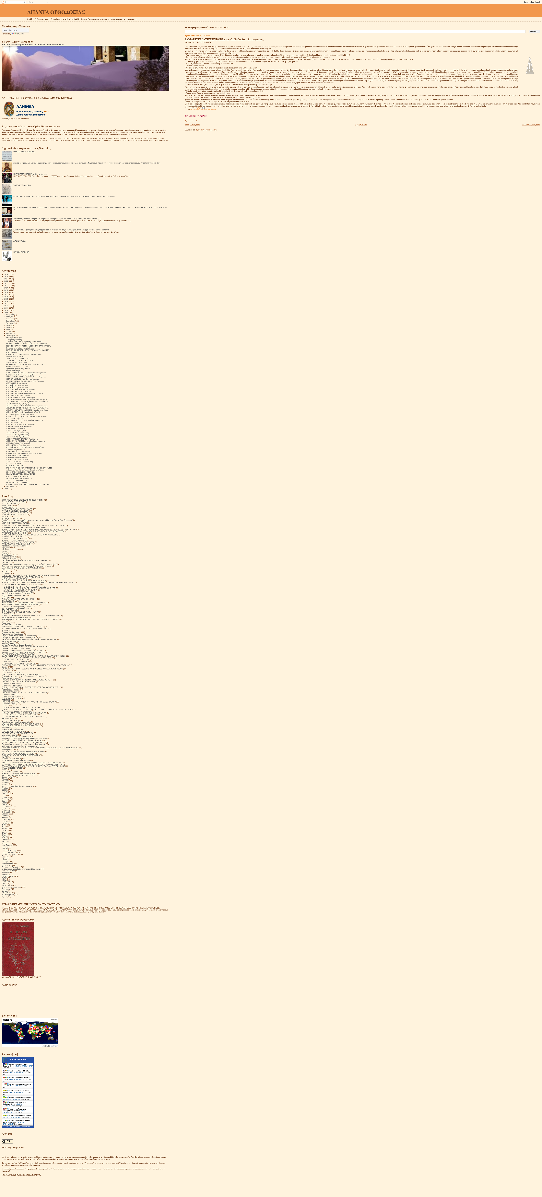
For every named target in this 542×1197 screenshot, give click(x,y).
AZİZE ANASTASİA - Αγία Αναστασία (18, 443)
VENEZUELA (7, 885)
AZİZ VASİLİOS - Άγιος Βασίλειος (17, 385)
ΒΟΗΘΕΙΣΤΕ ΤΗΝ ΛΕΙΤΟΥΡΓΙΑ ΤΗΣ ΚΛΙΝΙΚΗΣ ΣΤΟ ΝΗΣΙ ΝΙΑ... (28, 484)
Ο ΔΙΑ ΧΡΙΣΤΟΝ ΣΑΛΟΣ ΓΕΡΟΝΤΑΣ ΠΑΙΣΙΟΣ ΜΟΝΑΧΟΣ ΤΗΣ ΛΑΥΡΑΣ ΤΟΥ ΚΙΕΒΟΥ (33, 656)
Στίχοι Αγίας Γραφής (9, 735)
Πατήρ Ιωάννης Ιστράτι (10, 689)
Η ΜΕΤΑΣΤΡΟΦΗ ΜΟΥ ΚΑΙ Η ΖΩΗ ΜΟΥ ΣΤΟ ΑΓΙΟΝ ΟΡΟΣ (24, 586)
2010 (6, 310)
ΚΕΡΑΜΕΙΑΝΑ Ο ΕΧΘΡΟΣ (12, 625)
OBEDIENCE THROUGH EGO (16, 464)
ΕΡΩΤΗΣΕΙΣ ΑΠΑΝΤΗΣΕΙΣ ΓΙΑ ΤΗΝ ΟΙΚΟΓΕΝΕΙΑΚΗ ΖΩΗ (24, 581)
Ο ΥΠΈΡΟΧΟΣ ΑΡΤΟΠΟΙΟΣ (24, 152)
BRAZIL (5, 792)
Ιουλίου (8, 325)
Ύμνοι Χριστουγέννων (10, 772)
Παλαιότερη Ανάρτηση (531, 125)
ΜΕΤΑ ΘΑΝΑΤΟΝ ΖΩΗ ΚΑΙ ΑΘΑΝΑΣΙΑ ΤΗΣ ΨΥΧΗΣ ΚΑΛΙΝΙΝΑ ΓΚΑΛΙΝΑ (29, 639)
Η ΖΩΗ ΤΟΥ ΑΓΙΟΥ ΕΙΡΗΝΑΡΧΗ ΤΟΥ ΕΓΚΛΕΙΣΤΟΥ (21, 584)
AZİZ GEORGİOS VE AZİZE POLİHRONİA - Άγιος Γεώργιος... (27, 416)
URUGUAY (6, 882)
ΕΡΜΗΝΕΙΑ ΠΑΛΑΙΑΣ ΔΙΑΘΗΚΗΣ (14, 579)
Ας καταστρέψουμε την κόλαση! (14, 546)
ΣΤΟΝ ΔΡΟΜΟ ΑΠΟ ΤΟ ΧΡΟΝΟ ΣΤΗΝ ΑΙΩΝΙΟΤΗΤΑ (21, 740)
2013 (6, 303)
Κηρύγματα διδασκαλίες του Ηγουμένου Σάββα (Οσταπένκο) (24, 628)
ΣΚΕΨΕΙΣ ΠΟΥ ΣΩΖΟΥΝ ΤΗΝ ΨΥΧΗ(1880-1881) (20, 726)
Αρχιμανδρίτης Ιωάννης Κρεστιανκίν (15, 538)
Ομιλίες (4, 667)
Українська (6, 893)
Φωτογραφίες (7, 777)
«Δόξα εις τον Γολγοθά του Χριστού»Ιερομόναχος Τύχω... (25, 470)
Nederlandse (7, 843)
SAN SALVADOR (8, 871)
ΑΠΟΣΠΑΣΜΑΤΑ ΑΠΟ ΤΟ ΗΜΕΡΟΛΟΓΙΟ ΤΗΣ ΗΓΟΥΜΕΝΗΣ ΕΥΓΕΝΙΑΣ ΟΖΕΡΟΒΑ (33, 531)
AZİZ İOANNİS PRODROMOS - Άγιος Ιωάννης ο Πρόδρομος (26, 399)
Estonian (5, 816)
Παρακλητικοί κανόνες (10, 678)
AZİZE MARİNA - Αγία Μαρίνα (16, 428)
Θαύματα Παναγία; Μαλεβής (15, 356)
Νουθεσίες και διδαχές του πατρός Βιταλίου (20, 348)
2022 (6, 283)
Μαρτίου (9, 333)
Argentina (5, 781)
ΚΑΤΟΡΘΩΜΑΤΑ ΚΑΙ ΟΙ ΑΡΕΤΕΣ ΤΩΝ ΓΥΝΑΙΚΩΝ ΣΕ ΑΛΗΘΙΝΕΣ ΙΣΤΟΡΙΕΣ (30, 619)
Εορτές (4, 571)
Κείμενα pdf (6, 623)
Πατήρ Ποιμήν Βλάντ (10, 694)
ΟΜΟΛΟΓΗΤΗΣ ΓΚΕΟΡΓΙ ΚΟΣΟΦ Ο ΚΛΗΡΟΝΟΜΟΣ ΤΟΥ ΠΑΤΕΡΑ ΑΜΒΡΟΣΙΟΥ (32, 669)
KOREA (5, 838)
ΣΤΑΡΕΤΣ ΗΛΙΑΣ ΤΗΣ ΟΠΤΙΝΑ (13, 731)
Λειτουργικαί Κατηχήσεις (11, 632)
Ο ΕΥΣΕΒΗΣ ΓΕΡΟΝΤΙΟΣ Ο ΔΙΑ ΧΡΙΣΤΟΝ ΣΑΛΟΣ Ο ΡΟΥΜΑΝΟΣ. (26, 658)
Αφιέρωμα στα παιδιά (10, 549)
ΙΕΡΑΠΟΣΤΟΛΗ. (8, 601)
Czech (4, 803)
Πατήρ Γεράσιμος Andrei (11, 683)
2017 (6, 295)
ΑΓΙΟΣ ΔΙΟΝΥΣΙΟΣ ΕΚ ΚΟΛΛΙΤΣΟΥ (15, 511)
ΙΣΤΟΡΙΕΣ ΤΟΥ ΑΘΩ (9, 610)
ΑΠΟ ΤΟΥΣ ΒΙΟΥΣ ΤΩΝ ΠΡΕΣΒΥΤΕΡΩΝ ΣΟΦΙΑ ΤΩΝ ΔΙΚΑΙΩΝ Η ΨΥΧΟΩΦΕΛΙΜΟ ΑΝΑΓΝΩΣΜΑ (38, 529)
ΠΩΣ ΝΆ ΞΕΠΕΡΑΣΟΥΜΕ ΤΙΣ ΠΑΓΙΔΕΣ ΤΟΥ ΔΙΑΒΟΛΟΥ (23, 716)
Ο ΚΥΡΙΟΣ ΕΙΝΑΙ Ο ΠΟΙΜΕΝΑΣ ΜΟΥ (16, 660)
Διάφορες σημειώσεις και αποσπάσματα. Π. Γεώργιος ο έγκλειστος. (27, 566)
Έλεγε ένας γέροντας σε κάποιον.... (18, 366)
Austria (4, 784)
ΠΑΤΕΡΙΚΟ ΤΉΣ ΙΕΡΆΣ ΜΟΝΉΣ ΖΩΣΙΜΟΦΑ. (19, 682)
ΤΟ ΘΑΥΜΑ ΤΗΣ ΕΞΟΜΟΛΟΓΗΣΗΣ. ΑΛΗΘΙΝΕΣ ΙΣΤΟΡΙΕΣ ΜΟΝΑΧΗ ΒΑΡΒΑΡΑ (32, 764)
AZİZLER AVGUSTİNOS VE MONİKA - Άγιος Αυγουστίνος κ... (27, 406)
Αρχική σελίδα (361, 125)
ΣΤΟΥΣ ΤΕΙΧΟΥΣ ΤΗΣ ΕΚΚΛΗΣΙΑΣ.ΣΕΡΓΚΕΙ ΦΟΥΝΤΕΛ (23, 742)
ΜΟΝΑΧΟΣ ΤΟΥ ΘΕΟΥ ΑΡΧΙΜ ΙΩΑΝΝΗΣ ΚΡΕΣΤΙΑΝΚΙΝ (23, 652)
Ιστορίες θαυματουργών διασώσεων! (15, 608)
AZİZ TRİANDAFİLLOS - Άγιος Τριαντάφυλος (21, 389)
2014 (6, 301)
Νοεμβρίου (10, 317)
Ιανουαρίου (10, 486)
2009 (6, 312)
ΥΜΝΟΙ (4, 770)
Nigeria (4, 847)
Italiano (4, 832)
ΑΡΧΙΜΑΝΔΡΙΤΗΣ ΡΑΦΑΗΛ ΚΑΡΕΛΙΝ (16, 544)
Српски (5, 891)
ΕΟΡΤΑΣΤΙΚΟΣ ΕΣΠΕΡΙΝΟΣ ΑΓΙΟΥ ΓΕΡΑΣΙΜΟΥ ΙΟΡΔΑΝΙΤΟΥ (27, 350)
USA (3, 884)
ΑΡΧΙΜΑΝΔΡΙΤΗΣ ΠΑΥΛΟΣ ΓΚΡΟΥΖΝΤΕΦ (18, 542)
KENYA (4, 836)
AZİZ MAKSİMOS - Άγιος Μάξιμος (17, 404)
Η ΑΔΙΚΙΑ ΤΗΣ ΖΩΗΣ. (21, 252)
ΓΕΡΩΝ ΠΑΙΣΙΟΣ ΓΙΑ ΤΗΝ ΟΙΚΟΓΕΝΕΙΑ (19, 360)
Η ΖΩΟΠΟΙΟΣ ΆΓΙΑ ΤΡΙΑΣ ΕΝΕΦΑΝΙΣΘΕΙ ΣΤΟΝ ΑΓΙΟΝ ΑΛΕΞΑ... (28, 346)
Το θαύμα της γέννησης (14, 340)
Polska (4, 860)
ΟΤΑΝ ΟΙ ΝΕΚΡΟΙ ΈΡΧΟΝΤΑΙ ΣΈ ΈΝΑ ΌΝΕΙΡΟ (20, 674)
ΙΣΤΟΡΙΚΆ (5, 614)
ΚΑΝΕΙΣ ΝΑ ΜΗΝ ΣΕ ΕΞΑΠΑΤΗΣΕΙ (15, 617)
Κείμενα (5, 621)
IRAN (4, 827)
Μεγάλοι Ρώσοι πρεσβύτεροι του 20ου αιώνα (19, 636)
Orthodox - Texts (8, 852)
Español (5, 814)
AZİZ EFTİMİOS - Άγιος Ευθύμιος (17, 435)
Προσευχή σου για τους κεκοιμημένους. (17, 711)
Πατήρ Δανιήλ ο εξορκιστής (12, 685)
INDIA (4, 825)
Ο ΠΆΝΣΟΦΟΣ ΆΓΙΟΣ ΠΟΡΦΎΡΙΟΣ (15, 661)
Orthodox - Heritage (9, 850)
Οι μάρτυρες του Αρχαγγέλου (15, 449)
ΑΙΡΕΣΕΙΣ (5, 516)
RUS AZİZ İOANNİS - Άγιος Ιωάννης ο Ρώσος (21, 375)
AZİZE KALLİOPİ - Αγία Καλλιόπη (17, 433)
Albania (5, 779)
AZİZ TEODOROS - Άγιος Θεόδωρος (18, 391)
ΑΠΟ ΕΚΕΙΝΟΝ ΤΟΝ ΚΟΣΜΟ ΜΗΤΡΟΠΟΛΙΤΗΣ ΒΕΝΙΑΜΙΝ (24, 527)
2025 (6, 276)
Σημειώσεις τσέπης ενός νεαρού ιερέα (16, 722)
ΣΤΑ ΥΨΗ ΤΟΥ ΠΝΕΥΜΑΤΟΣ (13, 729)
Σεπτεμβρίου (10, 321)
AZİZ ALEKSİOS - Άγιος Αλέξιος (16, 457)
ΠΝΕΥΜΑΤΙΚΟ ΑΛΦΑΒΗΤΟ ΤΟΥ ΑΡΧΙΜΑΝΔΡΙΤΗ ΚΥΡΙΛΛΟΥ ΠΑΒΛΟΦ (29, 702)
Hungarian (6, 823)
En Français (6, 810)
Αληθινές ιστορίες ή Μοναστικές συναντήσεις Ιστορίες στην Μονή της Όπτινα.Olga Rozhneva (37, 520)
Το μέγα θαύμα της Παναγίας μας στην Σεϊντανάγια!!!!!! (24, 342)
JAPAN (4, 834)
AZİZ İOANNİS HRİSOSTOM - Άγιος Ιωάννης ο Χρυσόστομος (27, 402)
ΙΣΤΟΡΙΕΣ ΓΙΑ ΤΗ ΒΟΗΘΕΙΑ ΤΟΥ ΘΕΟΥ (17, 606)
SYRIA (4, 878)
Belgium (5, 788)
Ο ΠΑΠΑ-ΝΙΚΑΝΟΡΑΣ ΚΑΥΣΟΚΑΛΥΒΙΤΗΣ (20, 474)
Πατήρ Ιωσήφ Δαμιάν (10, 691)
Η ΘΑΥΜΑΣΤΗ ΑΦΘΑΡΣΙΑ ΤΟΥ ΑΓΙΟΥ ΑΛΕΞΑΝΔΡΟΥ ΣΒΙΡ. (26, 344)
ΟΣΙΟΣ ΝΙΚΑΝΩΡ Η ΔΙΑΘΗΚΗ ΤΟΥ (18, 476)
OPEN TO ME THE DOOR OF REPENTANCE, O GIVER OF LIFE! (29, 468)
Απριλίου (9, 331)
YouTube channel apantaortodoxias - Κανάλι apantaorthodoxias (33, 44)
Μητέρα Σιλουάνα (8, 643)
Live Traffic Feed (18, 1059)
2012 (6, 306)
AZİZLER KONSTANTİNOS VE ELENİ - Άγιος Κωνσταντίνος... (27, 410)
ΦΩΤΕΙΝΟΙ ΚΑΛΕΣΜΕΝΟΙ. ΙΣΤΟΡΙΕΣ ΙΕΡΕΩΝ (19, 775)
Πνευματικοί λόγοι (9, 704)
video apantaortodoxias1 (11, 887)
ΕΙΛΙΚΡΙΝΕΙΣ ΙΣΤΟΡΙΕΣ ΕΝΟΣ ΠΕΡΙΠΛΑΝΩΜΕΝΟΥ (21, 568)
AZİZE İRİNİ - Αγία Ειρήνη (14, 422)
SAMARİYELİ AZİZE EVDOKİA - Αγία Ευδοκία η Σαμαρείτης (224, 39)
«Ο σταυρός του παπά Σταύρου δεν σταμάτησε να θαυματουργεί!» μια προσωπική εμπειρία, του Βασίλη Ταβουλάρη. (57, 219)
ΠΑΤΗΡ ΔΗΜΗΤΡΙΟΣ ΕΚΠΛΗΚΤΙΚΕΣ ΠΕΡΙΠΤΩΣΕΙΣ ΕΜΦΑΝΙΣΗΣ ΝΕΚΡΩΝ (30, 687)
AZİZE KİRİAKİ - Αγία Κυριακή (16, 431)
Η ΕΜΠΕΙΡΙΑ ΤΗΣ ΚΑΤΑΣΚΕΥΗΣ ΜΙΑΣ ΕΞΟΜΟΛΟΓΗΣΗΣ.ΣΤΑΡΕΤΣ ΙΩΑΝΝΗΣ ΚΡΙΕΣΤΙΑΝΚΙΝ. (37, 582)
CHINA (4, 797)
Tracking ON (26, 1126)
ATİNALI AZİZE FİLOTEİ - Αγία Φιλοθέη (19, 462)
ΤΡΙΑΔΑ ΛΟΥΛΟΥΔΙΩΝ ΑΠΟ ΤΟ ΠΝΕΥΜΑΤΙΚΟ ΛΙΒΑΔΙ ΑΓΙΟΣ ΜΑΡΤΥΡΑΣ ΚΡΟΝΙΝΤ (33, 766)
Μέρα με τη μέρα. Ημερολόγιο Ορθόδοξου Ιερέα (20, 638)
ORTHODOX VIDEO (9, 854)
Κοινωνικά (6, 630)
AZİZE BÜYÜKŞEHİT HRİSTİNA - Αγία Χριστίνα (22, 439)
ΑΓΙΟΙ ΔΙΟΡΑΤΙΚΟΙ (8, 507)
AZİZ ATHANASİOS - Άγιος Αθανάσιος (19, 451)
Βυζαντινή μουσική (9, 557)
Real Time (17, 1126)
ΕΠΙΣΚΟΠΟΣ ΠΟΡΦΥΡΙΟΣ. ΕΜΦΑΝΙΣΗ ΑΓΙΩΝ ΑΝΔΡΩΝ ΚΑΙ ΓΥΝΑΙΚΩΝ (29, 575)
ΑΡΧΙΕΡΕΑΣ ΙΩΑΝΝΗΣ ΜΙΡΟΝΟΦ (15, 533)
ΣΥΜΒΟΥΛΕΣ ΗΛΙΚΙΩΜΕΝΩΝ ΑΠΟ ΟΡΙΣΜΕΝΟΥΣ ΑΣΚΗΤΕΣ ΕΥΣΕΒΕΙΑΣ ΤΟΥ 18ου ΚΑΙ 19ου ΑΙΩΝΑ (40, 748)
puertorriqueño (7, 863)
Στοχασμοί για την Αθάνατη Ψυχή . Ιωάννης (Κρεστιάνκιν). (23, 744)
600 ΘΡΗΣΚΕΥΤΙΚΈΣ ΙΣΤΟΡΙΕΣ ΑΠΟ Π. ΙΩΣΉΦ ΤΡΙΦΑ (22, 500)
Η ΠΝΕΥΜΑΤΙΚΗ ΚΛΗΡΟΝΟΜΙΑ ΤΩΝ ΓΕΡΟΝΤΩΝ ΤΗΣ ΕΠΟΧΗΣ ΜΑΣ (28, 588)
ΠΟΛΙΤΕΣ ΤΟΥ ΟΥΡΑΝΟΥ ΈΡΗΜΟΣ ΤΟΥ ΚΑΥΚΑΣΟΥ (22, 707)
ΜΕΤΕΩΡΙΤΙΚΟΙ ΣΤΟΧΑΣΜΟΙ (13, 641)
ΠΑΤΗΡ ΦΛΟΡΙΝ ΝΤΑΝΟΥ (12, 698)
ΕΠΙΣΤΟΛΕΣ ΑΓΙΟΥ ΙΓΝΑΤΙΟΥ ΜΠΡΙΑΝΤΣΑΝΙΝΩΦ (21, 577)
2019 (6, 290)
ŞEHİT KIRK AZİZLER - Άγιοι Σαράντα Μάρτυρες (22, 379)
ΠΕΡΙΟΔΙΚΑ (6, 700)
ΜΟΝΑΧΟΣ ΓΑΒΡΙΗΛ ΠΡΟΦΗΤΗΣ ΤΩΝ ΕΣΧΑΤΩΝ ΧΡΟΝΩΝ (25, 647)
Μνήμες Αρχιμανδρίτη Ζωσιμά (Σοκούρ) (17, 645)
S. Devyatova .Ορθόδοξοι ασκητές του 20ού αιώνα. (21, 869)
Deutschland (7, 806)
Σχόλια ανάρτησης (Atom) (206, 130)
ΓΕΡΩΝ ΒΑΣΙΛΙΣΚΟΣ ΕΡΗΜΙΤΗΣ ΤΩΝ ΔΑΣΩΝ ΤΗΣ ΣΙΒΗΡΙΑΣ (25, 560)
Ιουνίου (8, 327)
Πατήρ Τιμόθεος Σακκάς (11, 696)
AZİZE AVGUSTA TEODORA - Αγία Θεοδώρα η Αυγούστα (25, 441)
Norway (5, 849)
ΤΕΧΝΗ (5, 757)
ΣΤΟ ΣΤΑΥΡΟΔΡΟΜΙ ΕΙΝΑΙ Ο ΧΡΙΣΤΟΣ (16, 737)
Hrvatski (5, 821)
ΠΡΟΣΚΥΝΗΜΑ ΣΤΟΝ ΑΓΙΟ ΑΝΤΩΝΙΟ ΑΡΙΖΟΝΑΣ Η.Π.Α (25, 364)
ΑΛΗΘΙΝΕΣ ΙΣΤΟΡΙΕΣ (10, 518)
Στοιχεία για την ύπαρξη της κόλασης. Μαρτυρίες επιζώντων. (24, 738)
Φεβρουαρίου (11, 335)
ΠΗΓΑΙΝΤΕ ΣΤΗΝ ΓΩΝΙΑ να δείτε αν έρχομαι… (31, 174)
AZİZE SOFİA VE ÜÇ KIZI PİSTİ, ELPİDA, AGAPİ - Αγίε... (25, 420)
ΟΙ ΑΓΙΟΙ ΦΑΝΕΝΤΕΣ (13, 352)
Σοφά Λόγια (6, 727)
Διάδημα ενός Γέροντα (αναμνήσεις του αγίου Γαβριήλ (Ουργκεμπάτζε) (28, 564)
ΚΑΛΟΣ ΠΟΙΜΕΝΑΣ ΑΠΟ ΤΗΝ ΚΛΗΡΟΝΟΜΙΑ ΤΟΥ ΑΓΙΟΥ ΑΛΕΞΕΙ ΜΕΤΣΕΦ (30, 616)
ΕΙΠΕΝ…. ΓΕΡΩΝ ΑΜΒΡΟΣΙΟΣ (16, 480)
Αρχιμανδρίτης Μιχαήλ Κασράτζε (14, 540)
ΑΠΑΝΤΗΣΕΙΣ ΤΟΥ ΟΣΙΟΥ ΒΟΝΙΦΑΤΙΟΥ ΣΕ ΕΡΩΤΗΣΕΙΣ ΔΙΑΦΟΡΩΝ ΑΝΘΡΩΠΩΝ (33, 526)
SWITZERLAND (8, 876)
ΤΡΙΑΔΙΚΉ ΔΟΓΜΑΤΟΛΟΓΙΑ (12, 768)
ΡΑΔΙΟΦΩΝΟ (7, 718)
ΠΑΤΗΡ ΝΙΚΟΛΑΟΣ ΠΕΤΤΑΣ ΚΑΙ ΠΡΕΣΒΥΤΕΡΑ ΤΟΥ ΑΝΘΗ (24, 693)
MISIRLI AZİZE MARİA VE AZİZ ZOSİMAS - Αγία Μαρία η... (26, 377)
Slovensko (6, 872)
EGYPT (4, 808)
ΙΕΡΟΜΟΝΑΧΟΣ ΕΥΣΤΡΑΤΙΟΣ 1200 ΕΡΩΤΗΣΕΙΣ (20, 604)
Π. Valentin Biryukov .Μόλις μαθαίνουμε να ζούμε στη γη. (23, 676)
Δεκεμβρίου (10, 315)
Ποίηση (4, 705)
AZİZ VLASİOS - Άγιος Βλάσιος (16, 383)
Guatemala (6, 819)
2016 (6, 297)
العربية (4, 897)
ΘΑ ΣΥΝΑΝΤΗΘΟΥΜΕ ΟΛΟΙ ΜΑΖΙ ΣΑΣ (16, 593)
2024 (6, 279)
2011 (6, 308)
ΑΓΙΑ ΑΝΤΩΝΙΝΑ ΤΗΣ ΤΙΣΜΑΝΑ (14, 502)
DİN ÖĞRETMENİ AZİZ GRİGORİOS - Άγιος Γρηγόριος (25, 381)
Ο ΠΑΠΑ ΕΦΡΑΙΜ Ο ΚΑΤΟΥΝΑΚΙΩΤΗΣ (19, 478)
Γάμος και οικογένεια (10, 559)
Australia (5, 783)
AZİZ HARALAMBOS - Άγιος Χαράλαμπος (20, 414)
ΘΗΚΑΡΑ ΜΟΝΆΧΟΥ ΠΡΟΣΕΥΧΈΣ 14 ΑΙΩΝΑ (19, 599)
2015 (6, 299)
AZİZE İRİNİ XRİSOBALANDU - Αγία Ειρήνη (21, 424)
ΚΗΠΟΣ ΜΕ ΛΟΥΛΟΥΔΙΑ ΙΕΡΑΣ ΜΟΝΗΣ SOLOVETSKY (23, 627)
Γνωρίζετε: (6, 562)
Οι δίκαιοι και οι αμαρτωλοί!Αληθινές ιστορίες (19, 663)
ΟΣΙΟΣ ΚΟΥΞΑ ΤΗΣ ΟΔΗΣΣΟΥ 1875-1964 (20, 472)
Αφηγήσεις (6, 548)
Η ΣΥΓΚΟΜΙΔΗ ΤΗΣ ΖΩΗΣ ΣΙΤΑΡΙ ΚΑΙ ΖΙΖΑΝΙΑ (19, 590)
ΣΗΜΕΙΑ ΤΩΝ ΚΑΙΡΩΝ (10, 720)
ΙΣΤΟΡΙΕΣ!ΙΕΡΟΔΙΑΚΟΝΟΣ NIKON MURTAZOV (20, 612)
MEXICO (5, 841)
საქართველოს (8, 895)
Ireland (4, 828)
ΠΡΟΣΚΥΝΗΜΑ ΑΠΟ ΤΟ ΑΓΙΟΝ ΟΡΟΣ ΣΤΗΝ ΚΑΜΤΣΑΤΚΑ (24, 713)
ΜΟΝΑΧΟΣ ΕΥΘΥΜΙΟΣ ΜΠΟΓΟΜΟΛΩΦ (17, 649)
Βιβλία (4, 551)
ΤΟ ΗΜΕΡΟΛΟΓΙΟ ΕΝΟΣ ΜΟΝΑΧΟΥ (16, 761)
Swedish (5, 874)
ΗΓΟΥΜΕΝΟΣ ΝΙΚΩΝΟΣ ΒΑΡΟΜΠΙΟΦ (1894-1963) (24, 354)
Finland (5, 817)
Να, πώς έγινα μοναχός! (14, 337)
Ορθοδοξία (6, 671)
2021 (6, 286)
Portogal (5, 861)
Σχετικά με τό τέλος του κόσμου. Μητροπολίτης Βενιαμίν (23, 751)
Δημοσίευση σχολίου (192, 121)
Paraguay (5, 856)
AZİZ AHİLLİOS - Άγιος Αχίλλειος (17, 459)
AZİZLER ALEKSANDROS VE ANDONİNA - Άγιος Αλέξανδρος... (27, 408)
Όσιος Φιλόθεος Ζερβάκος (12, 672)
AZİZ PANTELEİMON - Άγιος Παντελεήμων (20, 397)
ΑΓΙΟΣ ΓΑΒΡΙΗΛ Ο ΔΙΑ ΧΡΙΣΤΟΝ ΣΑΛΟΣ (17, 509)
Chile (4, 795)
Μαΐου (8, 329)
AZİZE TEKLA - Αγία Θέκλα (15, 418)
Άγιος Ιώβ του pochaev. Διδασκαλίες (15, 513)
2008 (6, 489)
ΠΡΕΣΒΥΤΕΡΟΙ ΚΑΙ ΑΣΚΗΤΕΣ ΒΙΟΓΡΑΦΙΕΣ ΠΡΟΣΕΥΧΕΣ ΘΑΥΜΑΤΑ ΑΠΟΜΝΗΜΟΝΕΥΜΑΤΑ (37, 709)
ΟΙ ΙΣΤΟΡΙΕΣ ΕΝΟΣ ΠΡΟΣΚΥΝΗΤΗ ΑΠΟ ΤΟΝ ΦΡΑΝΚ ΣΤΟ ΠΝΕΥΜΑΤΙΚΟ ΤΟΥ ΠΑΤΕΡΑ (35, 665)
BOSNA (5, 790)
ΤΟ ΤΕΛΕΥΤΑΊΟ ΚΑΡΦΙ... (22, 185)
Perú (4, 858)
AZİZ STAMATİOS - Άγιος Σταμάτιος (18, 395)
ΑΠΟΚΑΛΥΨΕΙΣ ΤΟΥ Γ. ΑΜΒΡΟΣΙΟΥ (18, 482)
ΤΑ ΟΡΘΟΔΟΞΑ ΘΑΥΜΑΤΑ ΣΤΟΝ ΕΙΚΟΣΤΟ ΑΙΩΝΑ (21, 755)
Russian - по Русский (10, 867)
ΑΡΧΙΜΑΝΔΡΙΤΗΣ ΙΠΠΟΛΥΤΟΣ (13, 537)
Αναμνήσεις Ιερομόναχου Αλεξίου (14, 522)
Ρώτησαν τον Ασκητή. (13, 371)
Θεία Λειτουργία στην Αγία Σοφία (16, 362)
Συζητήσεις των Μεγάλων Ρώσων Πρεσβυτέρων (20, 746)
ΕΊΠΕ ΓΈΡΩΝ (7, 570)
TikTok (4, 880)
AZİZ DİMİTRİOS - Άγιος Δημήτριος (18, 445)
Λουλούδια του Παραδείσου (12, 634)
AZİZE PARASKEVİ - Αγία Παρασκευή (18, 426)
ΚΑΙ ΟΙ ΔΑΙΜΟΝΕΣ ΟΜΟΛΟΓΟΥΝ (17, 358)
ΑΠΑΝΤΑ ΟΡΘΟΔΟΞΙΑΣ (56, 12)
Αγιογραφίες (6, 505)
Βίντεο (4, 553)
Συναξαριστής (7, 750)
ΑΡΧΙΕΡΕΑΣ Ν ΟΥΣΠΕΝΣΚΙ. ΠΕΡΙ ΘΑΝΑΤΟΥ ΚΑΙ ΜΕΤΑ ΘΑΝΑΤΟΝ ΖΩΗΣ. (30, 535)
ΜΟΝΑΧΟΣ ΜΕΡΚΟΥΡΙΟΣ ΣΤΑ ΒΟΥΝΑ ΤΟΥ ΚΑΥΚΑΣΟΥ (23, 650)
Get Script (9, 1126)
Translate (20, 34)
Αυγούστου (10, 323)
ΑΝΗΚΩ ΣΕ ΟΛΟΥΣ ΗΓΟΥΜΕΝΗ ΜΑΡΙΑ (17, 524)
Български (6, 889)
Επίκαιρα (5, 573)
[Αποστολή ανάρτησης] (203, 108)
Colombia (5, 799)
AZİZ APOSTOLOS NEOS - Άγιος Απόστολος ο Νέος (24, 453)
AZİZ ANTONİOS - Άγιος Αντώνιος (17, 455)
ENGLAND (6, 812)
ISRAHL (5, 830)
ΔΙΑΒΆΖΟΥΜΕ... (19, 241)
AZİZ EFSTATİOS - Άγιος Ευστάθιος (18, 437)
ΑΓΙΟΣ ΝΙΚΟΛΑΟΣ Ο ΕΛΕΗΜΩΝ (14, 515)
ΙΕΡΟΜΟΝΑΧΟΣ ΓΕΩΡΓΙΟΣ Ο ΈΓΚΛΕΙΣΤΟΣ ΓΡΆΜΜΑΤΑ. (23, 603)
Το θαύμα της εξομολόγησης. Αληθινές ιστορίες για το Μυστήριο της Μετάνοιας (31, 762)
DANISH (5, 805)
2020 (6, 288)
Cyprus (4, 801)
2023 (6, 281)
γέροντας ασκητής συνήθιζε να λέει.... (18, 369)
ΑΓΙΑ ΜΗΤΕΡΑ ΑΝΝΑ (10, 504)
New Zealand (7, 845)
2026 (6, 274)
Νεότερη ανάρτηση (192, 125)
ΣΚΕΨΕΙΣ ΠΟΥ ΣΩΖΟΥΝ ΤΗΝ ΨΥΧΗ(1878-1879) (20, 724)
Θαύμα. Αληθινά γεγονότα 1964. (14, 595)
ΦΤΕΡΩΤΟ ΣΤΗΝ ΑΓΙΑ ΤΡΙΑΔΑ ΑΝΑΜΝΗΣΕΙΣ (19, 773)
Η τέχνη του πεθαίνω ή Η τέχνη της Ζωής (17, 592)
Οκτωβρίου (10, 319)
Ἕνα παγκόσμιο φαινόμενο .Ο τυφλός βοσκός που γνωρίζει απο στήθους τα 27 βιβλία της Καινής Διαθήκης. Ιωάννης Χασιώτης (61, 230)
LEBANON (6, 839)
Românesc (6, 865)
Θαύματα (5, 597)
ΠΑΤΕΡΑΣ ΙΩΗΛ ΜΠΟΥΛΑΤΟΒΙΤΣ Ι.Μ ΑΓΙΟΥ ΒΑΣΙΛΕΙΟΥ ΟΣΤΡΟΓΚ (27, 680)
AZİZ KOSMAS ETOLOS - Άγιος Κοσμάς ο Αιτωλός (23, 412)
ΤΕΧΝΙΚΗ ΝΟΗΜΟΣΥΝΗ (11, 759)
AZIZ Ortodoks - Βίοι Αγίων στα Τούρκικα (203, 109)
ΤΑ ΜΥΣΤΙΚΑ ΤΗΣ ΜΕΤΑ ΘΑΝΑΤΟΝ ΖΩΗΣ (17, 753)
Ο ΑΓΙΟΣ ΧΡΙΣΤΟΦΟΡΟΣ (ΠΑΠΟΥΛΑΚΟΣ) (18, 654)
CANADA (5, 794)
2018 (6, 292)
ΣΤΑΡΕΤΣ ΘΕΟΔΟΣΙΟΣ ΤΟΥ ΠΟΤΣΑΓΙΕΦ (17, 733)
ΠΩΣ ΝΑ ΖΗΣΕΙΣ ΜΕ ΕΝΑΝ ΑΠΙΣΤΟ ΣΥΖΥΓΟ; (19, 715)
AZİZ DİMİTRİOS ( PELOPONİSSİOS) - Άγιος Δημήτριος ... (26, 447)
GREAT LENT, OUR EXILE (15, 466)
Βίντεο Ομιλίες (7, 555)
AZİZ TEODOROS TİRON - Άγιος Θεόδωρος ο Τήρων (24, 393)
